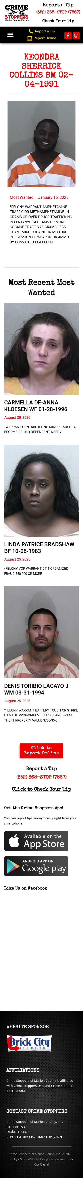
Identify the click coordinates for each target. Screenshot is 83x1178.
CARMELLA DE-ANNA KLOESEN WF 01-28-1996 (35, 405)
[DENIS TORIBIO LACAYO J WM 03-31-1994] (41, 632)
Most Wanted (21, 197)
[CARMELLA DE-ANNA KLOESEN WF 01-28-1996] (41, 349)
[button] (10, 35)
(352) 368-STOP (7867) (41, 777)
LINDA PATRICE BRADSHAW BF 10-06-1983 (39, 547)
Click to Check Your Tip (41, 789)
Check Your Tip (58, 21)
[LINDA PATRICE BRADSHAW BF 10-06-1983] (41, 491)
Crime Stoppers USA (29, 1086)
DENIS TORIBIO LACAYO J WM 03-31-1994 (36, 689)
